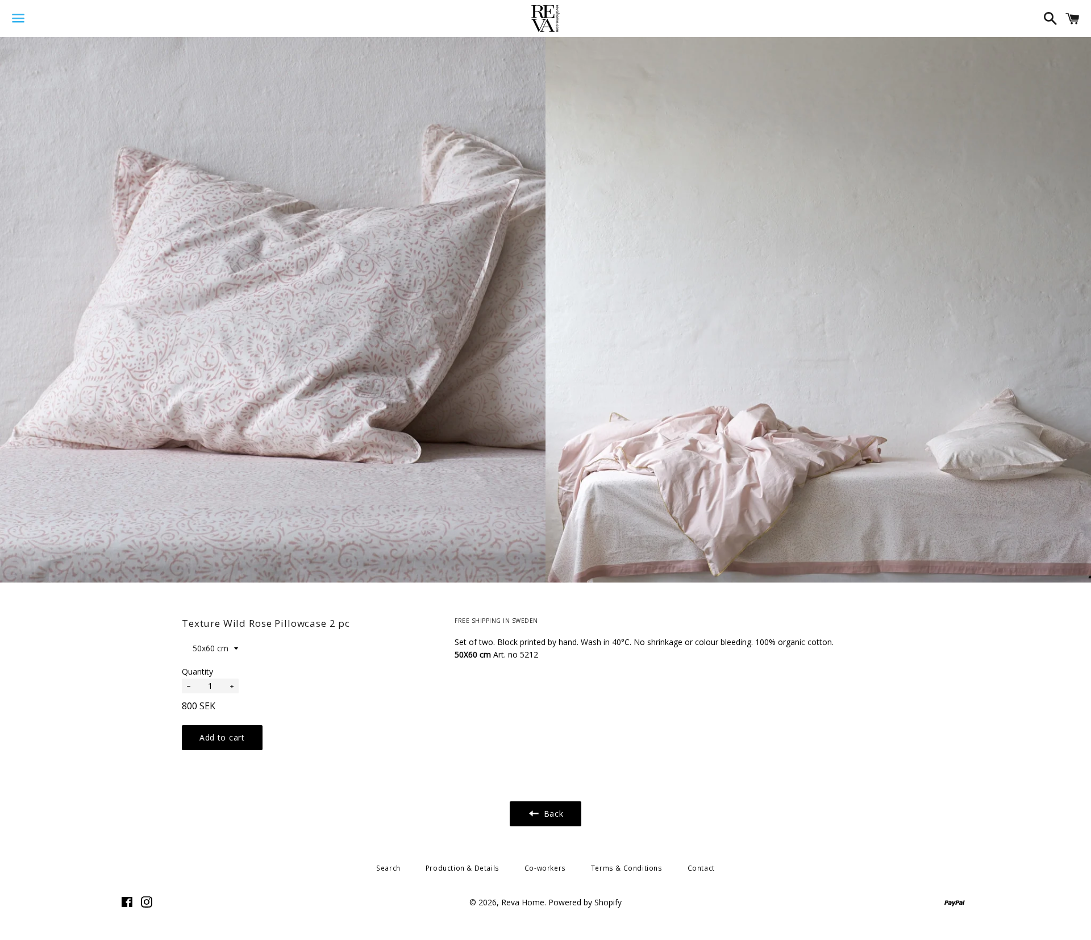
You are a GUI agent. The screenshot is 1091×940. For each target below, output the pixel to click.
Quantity (197, 671)
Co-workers (545, 868)
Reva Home (522, 902)
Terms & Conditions (627, 868)
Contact (701, 868)
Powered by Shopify (585, 902)
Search (388, 868)
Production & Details (462, 868)
